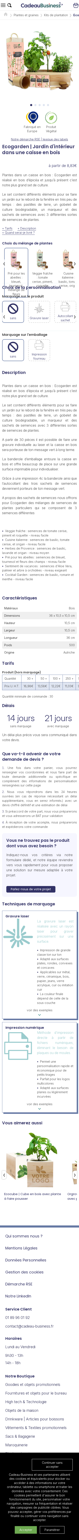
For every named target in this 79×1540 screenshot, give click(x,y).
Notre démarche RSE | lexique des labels (39, 139)
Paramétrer (52, 1530)
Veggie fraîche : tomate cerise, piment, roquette (42, 280)
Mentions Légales (21, 1248)
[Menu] (3, 5)
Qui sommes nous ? (24, 1236)
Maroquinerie (16, 1445)
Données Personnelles (25, 1260)
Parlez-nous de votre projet (31, 889)
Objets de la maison (21, 1410)
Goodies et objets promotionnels (32, 1384)
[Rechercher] (9, 5)
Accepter (25, 1530)
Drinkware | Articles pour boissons (34, 1419)
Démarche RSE (18, 1284)
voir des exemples (39, 1010)
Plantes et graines (26, 15)
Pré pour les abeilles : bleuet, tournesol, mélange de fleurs (16, 284)
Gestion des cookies (24, 1272)
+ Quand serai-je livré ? (18, 232)
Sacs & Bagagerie (20, 1436)
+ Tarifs (7, 228)
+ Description (26, 228)
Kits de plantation (56, 15)
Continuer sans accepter (52, 1465)
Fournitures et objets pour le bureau (36, 1393)
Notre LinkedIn (18, 1296)
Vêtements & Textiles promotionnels (36, 1427)
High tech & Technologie (26, 1402)
